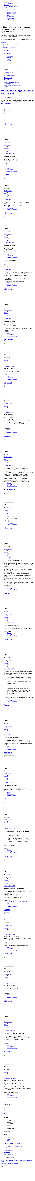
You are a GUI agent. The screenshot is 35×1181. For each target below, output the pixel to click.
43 (7, 240)
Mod (8, 1139)
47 (7, 409)
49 (7, 513)
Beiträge (6, 148)
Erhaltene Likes (8, 145)
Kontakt (6, 21)
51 (7, 620)
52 (7, 666)
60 (7, 1075)
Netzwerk (6, 15)
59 (7, 1028)
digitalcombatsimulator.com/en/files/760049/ (15, 902)
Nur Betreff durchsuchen (12, 68)
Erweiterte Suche (8, 72)
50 (7, 555)
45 (7, 316)
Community (7, 5)
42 (7, 196)
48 (7, 462)
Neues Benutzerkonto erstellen (8, 47)
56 (7, 883)
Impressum (7, 1152)
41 (7, 151)
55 (7, 825)
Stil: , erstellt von (9, 1163)
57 (7, 931)
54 (7, 779)
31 (4, 119)
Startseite (6, 2)
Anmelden (3, 42)
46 (7, 363)
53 (7, 732)
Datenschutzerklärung (9, 1150)
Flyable (9, 1137)
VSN (8, 1140)
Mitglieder (6, 8)
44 (7, 267)
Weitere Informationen (6, 103)
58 (7, 980)
